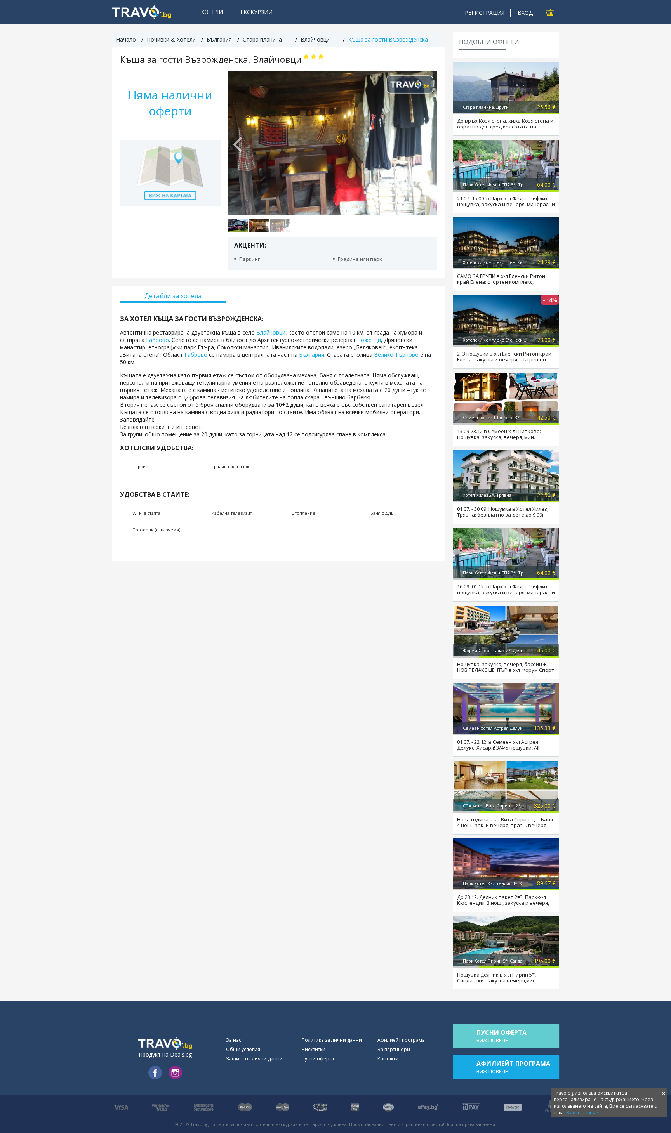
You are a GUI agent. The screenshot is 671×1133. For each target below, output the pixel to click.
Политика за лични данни (332, 1040)
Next (427, 143)
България (311, 354)
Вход (525, 12)
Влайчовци (270, 332)
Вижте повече (582, 1112)
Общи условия (243, 1049)
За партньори (393, 1049)
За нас (233, 1040)
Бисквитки (313, 1049)
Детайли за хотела (173, 295)
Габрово (157, 340)
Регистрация (484, 12)
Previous (238, 143)
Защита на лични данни (254, 1058)
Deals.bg (181, 1054)
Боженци (369, 340)
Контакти (387, 1058)
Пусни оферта (318, 1058)
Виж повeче (501, 1036)
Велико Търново (396, 354)
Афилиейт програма (401, 1040)
